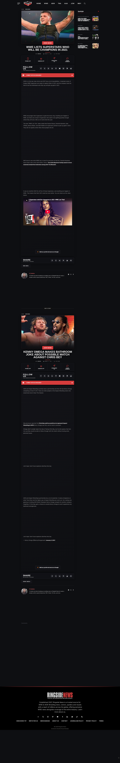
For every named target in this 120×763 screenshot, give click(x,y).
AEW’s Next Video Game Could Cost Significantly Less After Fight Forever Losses (83, 28)
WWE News (27, 9)
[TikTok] (77, 717)
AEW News (48, 348)
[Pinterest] (55, 68)
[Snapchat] (67, 68)
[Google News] (48, 68)
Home (38, 3)
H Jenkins (39, 53)
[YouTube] (59, 68)
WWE (46, 3)
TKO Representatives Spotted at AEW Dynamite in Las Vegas (83, 37)
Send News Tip (21, 720)
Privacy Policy (91, 720)
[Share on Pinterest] (63, 260)
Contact (64, 720)
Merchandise (45, 720)
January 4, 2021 (50, 540)
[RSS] (82, 717)
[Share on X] (55, 260)
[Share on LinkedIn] (59, 260)
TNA (59, 3)
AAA (66, 3)
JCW (72, 3)
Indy (79, 3)
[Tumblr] (62, 717)
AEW (53, 3)
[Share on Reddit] (67, 260)
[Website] (68, 274)
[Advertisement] (33, 179)
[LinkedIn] (52, 68)
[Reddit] (70, 68)
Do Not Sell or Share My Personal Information (60, 728)
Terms (101, 720)
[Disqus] (47, 646)
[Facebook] (40, 68)
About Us (55, 720)
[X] (44, 68)
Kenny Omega (26, 581)
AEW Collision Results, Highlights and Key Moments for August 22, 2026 (84, 19)
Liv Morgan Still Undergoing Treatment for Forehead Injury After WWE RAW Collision (83, 46)
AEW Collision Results (83, 16)
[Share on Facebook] (52, 260)
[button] (84, 3)
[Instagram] (63, 68)
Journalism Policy (77, 720)
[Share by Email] (70, 260)
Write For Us (33, 720)
